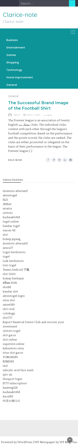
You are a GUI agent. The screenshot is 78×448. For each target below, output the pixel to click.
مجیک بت (47, 115)
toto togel (9, 265)
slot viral (9, 309)
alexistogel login (14, 296)
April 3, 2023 (33, 115)
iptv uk (7, 374)
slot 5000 (9, 274)
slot (5, 234)
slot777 (7, 317)
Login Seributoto (14, 252)
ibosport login (12, 379)
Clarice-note (20, 14)
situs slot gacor (13, 352)
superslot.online (13, 344)
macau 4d (9, 230)
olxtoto (8, 213)
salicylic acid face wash (18, 370)
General (11, 85)
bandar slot (10, 291)
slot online (10, 339)
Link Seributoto (13, 261)
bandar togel (11, 226)
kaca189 (8, 396)
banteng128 (10, 387)
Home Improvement (19, 77)
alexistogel (10, 195)
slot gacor (9, 335)
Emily (17, 115)
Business (12, 40)
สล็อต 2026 (10, 282)
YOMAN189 (10, 357)
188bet (7, 204)
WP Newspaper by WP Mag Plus (55, 442)
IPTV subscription (15, 383)
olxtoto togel (11, 331)
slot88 (7, 287)
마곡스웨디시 (11, 400)
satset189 (9, 304)
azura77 (8, 247)
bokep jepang (11, 239)
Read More (15, 160)
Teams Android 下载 (16, 269)
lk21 (5, 199)
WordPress (24, 442)
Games (11, 55)
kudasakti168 (11, 217)
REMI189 (8, 361)
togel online (11, 221)
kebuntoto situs (13, 348)
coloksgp (9, 313)
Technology (14, 70)
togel (6, 256)
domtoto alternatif (15, 191)
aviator (7, 208)
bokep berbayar (13, 278)
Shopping (12, 62)
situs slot (9, 300)
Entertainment (15, 47)
